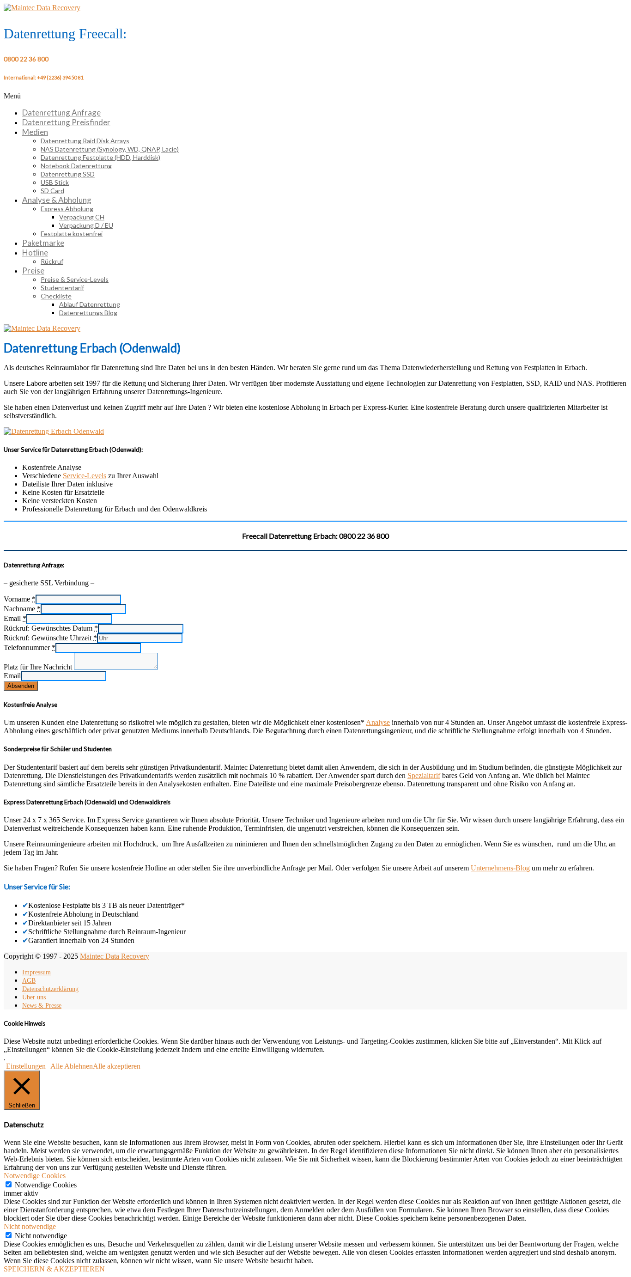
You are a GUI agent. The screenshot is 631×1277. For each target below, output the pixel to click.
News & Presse (41, 1005)
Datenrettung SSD (68, 174)
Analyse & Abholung (56, 200)
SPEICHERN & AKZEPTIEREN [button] (54, 1269)
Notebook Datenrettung (76, 166)
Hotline (35, 252)
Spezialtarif (423, 775)
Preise (33, 270)
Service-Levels (84, 476)
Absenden (20, 685)
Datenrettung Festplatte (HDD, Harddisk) (100, 157)
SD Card (52, 191)
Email (12, 676)
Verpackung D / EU (86, 225)
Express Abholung (67, 209)
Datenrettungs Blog (88, 312)
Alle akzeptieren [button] (116, 1066)
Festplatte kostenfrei (72, 233)
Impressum (36, 972)
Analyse (378, 722)
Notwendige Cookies (46, 1185)
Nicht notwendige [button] (30, 1226)
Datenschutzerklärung (50, 988)
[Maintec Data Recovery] (42, 328)
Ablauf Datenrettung (89, 304)
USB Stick (55, 182)
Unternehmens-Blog (500, 868)
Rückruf (52, 261)
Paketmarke (43, 243)
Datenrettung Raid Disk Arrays (85, 141)
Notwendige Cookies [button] (35, 1176)
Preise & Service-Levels (75, 279)
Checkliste (56, 296)
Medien (35, 132)
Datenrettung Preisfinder (66, 122)
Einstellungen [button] (26, 1066)
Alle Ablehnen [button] (71, 1066)
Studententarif (62, 288)
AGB (29, 980)
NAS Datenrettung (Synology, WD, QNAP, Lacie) (110, 149)
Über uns (34, 997)
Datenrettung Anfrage (61, 112)
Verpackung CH (81, 217)
